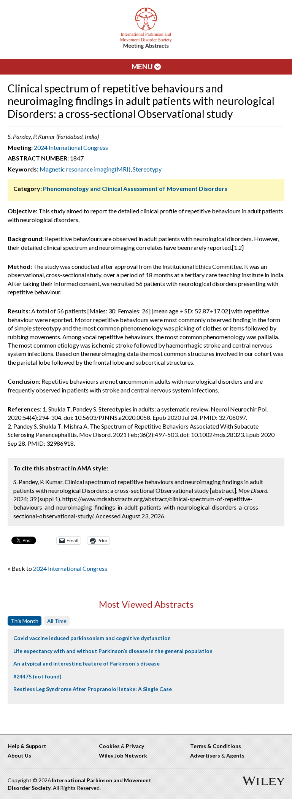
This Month (24, 621)
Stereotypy (147, 169)
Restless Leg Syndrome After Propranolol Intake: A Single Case (92, 689)
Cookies (109, 746)
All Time (57, 621)
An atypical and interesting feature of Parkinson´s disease (86, 663)
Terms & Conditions (215, 746)
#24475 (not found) (37, 676)
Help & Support (27, 746)
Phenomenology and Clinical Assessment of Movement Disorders (135, 188)
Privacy (135, 746)
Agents (235, 755)
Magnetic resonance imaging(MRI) (85, 169)
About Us (19, 755)
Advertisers (205, 755)
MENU (143, 66)
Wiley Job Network (123, 755)
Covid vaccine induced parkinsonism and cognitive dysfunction (92, 638)
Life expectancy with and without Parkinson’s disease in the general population (113, 651)
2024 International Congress (71, 147)
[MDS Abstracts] (146, 47)
